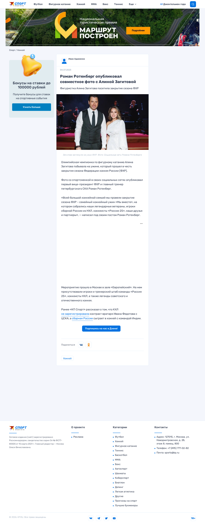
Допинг (119, 487)
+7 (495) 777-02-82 (178, 448)
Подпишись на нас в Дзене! (101, 328)
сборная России (82, 318)
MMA (94, 4)
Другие (119, 496)
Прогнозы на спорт (126, 500)
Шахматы (120, 473)
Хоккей (81, 4)
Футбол (38, 4)
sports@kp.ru (172, 452)
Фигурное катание (60, 4)
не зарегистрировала (75, 313)
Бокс (105, 4)
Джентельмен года (174, 4)
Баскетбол (121, 455)
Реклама (78, 436)
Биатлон (120, 482)
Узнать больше (31, 107)
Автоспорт (121, 468)
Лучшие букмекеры (126, 505)
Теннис (118, 4)
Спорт (12, 50)
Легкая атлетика (124, 491)
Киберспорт (122, 477)
